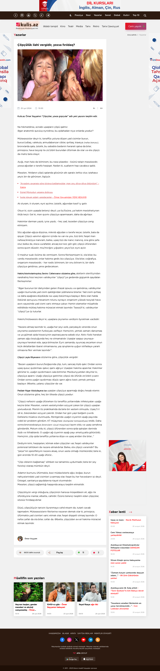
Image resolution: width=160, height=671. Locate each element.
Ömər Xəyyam (31, 539)
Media (79, 26)
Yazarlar (98, 15)
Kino (62, 26)
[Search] (145, 15)
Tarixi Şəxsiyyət (110, 26)
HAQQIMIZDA (55, 633)
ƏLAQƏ (65, 633)
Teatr (71, 26)
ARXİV (73, 633)
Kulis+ (126, 15)
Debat (117, 15)
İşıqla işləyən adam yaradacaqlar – (53, 197)
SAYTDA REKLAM (85, 633)
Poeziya (79, 15)
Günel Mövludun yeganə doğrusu (36, 192)
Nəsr (88, 15)
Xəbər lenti (117, 512)
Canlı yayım (134, 26)
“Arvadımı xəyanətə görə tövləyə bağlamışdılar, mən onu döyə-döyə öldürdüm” (59, 185)
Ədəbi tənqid (50, 26)
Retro (96, 26)
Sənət (108, 15)
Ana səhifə (131, 35)
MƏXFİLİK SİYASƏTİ (102, 633)
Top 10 (136, 15)
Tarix (87, 26)
